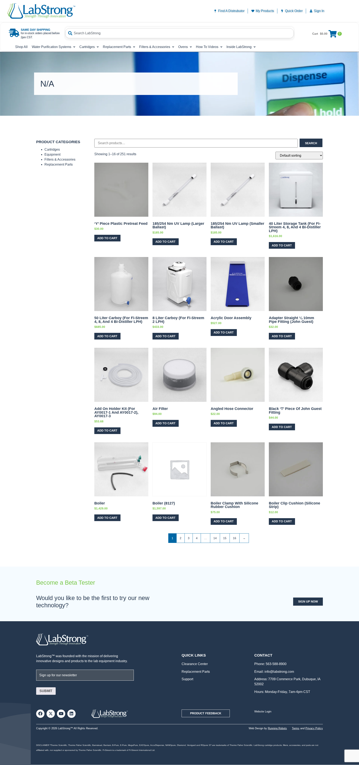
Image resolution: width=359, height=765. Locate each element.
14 (215, 538)
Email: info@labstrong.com (274, 671)
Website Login (262, 711)
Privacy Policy (314, 728)
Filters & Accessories (154, 47)
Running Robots (277, 728)
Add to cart (107, 238)
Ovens (183, 47)
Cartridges (87, 47)
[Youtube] (61, 714)
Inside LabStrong (239, 47)
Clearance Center (195, 664)
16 (234, 538)
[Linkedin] (71, 714)
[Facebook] (40, 714)
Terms (295, 728)
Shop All (21, 47)
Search (311, 143)
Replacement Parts (117, 47)
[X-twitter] (51, 714)
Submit (45, 691)
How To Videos (207, 47)
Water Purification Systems (51, 47)
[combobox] (179, 33)
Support (187, 679)
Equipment (52, 154)
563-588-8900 (275, 664)
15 (224, 538)
